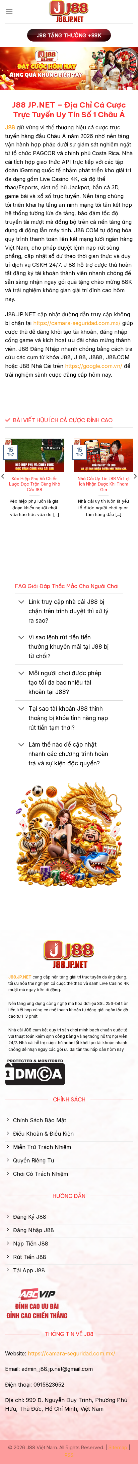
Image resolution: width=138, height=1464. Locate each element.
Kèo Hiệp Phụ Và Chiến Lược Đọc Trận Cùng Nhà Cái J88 (34, 484)
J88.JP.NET (19, 976)
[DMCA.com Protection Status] (35, 1071)
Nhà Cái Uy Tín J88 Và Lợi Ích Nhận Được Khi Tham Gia (104, 484)
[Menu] (9, 11)
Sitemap (118, 1447)
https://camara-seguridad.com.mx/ (77, 323)
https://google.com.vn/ (93, 366)
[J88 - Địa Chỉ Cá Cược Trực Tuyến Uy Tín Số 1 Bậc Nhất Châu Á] (69, 11)
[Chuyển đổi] (21, 602)
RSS (69, 1455)
